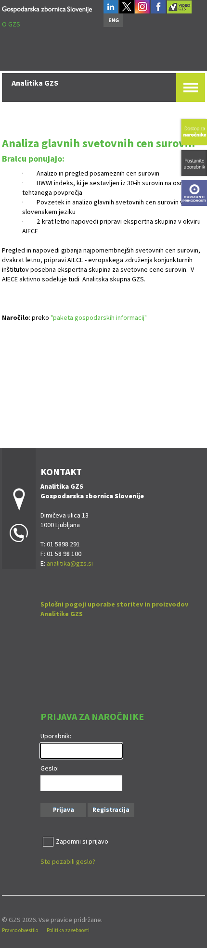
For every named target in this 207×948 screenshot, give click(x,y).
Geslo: (49, 768)
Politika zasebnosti (68, 930)
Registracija (110, 810)
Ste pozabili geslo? (67, 861)
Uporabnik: (55, 736)
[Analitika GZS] (47, 8)
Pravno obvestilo (20, 930)
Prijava (63, 810)
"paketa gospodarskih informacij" (99, 317)
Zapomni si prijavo (82, 841)
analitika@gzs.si (70, 563)
